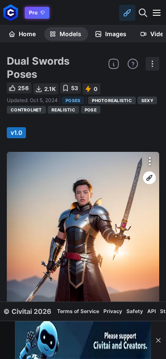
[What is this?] (113, 63)
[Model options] (152, 64)
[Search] (143, 13)
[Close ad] (158, 340)
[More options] (150, 161)
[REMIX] (149, 177)
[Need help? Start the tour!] (132, 63)
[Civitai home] (10, 12)
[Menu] (157, 13)
